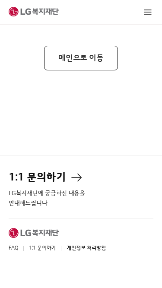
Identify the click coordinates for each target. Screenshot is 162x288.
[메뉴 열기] (148, 12)
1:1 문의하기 (42, 248)
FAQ (13, 248)
